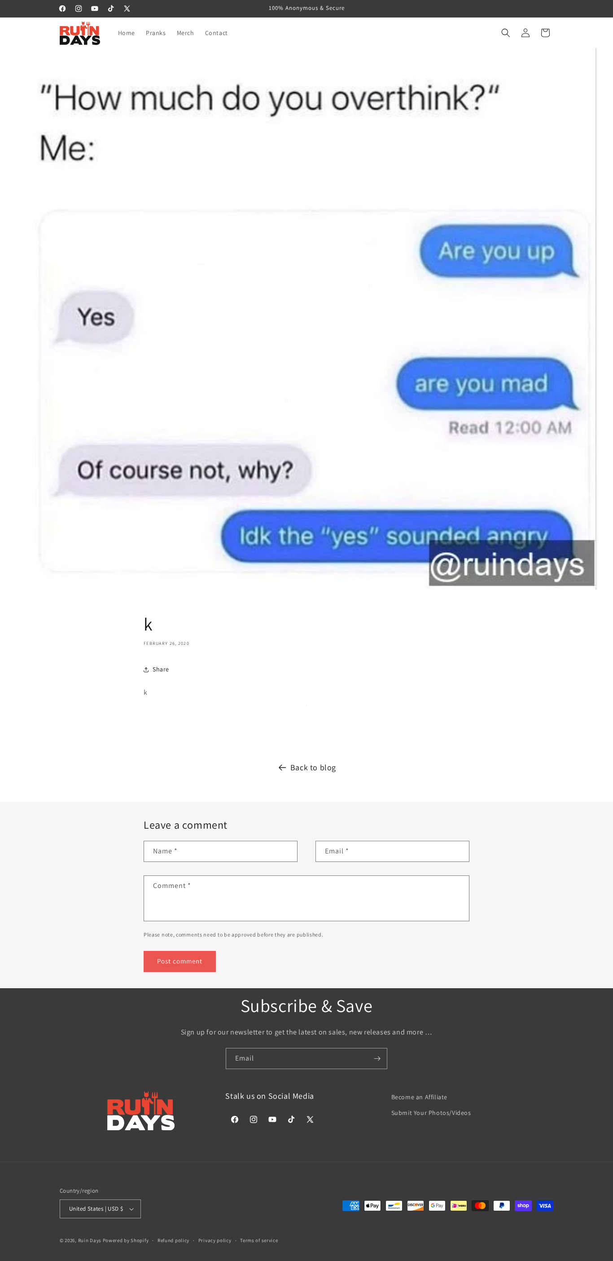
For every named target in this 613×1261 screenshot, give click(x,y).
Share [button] (161, 669)
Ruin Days (89, 1240)
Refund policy (173, 1240)
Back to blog (313, 767)
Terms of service (259, 1240)
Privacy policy (215, 1240)
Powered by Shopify (126, 1240)
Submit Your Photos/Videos (431, 1113)
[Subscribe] (377, 1058)
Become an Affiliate (419, 1097)
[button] (506, 33)
